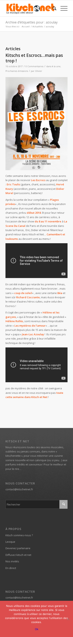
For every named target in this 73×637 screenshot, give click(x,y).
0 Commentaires (34, 66)
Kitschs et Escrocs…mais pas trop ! (34, 58)
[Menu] (62, 8)
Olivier (38, 71)
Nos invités (12, 561)
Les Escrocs (38, 180)
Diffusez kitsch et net (18, 555)
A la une (56, 66)
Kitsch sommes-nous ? (19, 535)
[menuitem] (52, 8)
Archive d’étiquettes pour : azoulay (31, 22)
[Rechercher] (52, 8)
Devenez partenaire (17, 548)
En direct (10, 568)
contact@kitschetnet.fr (19, 489)
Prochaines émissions (16, 71)
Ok (36, 629)
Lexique (10, 542)
